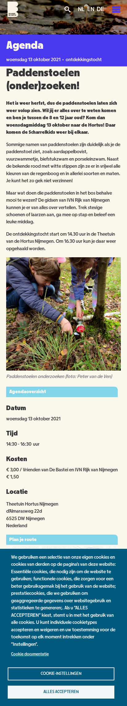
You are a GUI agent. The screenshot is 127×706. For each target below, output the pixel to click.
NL (81, 9)
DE (100, 9)
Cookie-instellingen (61, 673)
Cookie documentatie (30, 654)
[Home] (13, 15)
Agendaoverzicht (27, 391)
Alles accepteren (61, 692)
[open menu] (116, 9)
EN (90, 9)
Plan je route (23, 539)
